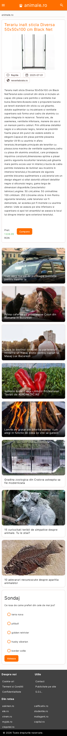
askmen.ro (8, 706)
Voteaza (11, 658)
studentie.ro (41, 711)
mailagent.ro (41, 716)
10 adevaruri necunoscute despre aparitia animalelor (31, 581)
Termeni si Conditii (12, 686)
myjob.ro (7, 721)
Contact (40, 681)
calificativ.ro (41, 706)
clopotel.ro (8, 726)
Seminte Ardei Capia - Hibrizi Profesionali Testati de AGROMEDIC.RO (31, 393)
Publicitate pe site (45, 686)
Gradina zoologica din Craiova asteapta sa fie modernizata (32, 481)
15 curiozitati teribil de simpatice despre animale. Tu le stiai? (30, 531)
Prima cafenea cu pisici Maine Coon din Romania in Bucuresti (30, 316)
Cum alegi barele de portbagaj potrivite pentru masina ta (30, 277)
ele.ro (5, 711)
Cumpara (24, 231)
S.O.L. (38, 691)
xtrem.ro (7, 716)
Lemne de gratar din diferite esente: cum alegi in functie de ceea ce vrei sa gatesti (31, 431)
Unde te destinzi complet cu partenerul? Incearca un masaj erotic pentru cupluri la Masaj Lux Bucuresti (31, 353)
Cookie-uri (8, 681)
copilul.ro (39, 721)
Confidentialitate (11, 691)
